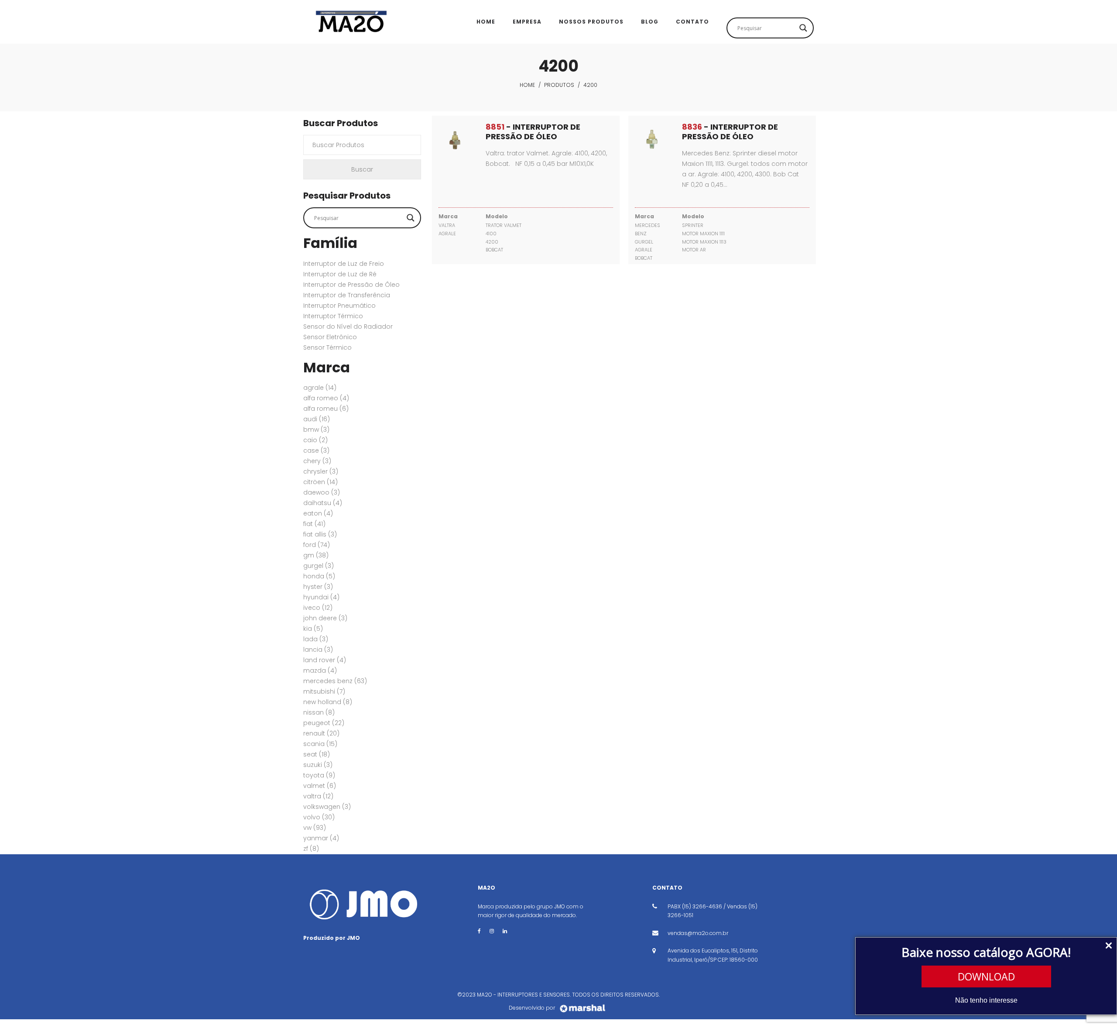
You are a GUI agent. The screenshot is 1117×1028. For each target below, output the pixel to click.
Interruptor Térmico (333, 316)
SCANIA (320, 743)
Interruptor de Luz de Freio (343, 263)
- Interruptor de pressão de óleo (533, 131)
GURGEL (318, 565)
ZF (311, 848)
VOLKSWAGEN (327, 806)
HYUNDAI (321, 597)
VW (314, 827)
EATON (318, 513)
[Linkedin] (505, 931)
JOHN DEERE (325, 618)
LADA (315, 639)
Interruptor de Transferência (346, 295)
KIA (313, 628)
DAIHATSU (322, 503)
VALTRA (318, 796)
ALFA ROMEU (326, 408)
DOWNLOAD (986, 976)
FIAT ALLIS (320, 534)
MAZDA (320, 670)
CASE (316, 450)
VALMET (319, 785)
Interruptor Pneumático (339, 305)
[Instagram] (492, 931)
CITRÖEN (320, 482)
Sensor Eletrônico (330, 337)
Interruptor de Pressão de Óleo (351, 284)
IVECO (317, 607)
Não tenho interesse (986, 1000)
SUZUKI (317, 764)
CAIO (315, 440)
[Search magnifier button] (803, 28)
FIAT (314, 523)
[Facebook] (479, 931)
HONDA (319, 576)
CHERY (317, 461)
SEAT (316, 754)
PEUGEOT (323, 723)
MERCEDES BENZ (335, 681)
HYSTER (318, 586)
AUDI (316, 419)
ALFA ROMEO (326, 398)
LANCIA (318, 649)
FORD (316, 544)
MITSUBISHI (324, 691)
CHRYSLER (320, 471)
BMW (316, 429)
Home (527, 85)
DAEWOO (321, 492)
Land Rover (324, 660)
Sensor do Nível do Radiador (348, 326)
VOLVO (319, 817)
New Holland (327, 702)
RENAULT (321, 733)
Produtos (559, 85)
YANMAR (321, 838)
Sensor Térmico (327, 347)
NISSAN (319, 712)
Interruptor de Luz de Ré (340, 274)
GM (316, 555)
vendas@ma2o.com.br (698, 933)
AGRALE (319, 387)
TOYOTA (319, 775)
